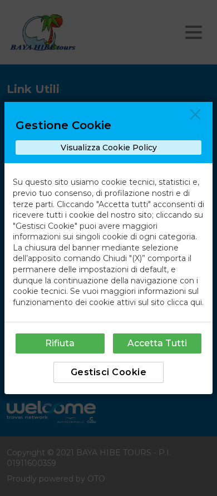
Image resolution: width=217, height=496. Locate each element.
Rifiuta (60, 343)
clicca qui (184, 302)
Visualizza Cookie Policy (109, 148)
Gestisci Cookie (109, 372)
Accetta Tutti (157, 343)
